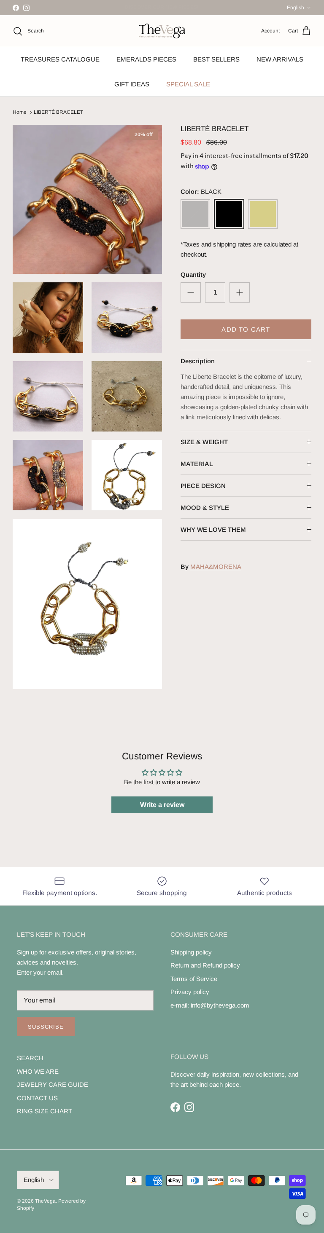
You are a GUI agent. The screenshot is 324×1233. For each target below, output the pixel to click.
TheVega (45, 1201)
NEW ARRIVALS (279, 59)
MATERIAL (197, 463)
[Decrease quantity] (191, 292)
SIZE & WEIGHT (204, 441)
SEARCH (30, 1057)
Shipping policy (191, 952)
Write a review (162, 804)
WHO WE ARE (38, 1071)
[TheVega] (162, 31)
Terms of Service (193, 978)
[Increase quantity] (240, 292)
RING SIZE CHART (44, 1111)
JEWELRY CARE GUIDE (52, 1084)
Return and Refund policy (205, 965)
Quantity (193, 274)
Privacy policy (189, 991)
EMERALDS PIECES (146, 59)
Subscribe (46, 1027)
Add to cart (245, 329)
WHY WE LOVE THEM (213, 529)
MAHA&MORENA (215, 566)
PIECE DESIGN (203, 485)
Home (20, 112)
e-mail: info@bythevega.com (209, 1005)
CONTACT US (37, 1098)
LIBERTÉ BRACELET (58, 112)
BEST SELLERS (216, 59)
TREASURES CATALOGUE (60, 59)
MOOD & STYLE (205, 507)
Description (198, 361)
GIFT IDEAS (131, 84)
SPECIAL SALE (188, 84)
